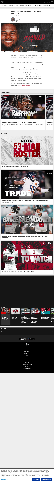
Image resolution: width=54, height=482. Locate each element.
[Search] (49, 2)
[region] (27, 475)
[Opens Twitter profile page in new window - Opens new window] (17, 21)
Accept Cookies (36, 479)
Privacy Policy (27, 351)
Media (27, 357)
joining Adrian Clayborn (24, 85)
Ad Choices (27, 362)
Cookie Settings (27, 366)
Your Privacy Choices (27, 364)
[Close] (51, 470)
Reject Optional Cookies (46, 479)
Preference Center (27, 368)
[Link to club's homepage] (2, 2)
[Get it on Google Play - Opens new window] (31, 339)
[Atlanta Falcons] (27, 345)
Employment (27, 353)
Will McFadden (18, 17)
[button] (5, 316)
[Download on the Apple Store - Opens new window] (22, 339)
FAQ (27, 355)
